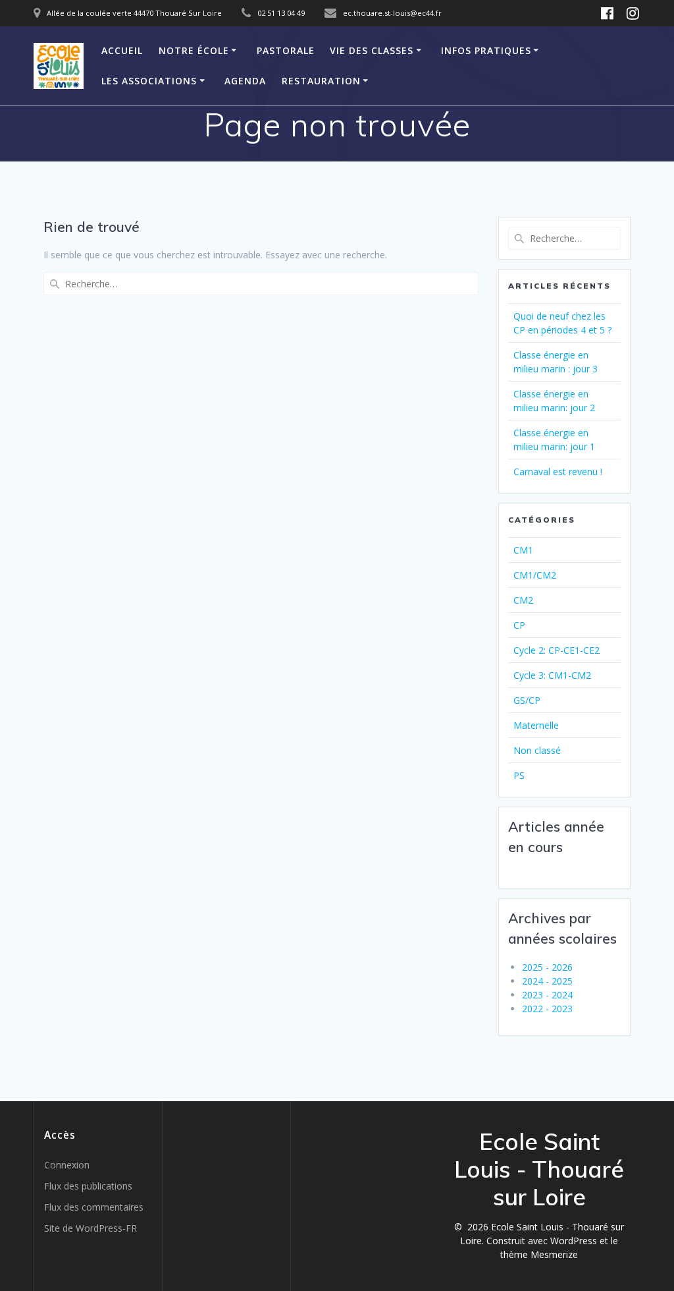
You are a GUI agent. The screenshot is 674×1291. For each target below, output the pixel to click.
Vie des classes (371, 50)
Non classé (537, 750)
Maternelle (536, 725)
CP (519, 625)
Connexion (67, 1165)
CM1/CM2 (534, 575)
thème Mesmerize (539, 1254)
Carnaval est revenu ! (557, 471)
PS (519, 775)
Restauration (321, 80)
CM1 (523, 550)
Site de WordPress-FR (90, 1228)
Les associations (149, 80)
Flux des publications (88, 1186)
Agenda (245, 80)
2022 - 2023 (547, 1008)
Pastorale (286, 50)
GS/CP (526, 700)
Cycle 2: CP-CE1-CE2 (556, 650)
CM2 (523, 600)
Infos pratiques (486, 50)
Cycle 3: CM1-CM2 (552, 675)
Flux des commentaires (93, 1207)
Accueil (122, 50)
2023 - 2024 (547, 995)
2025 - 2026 (547, 967)
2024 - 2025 (547, 981)
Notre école (194, 50)
